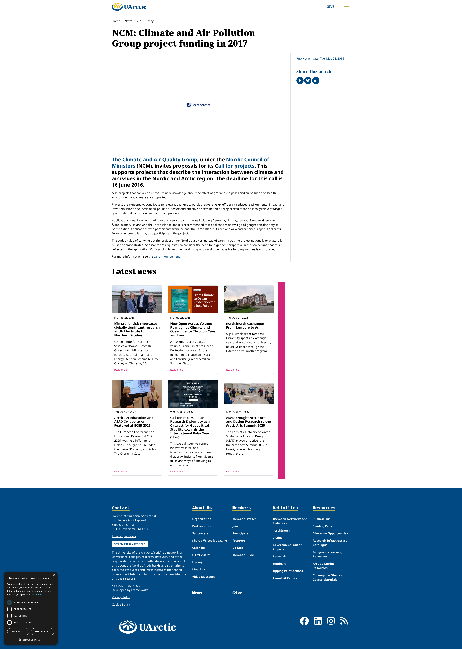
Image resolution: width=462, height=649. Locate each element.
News (128, 21)
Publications (321, 519)
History (197, 562)
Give (330, 6)
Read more (120, 369)
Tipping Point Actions (288, 571)
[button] (30, 639)
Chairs (277, 538)
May (151, 21)
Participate (240, 533)
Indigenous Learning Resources (327, 554)
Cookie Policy (121, 604)
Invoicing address (124, 536)
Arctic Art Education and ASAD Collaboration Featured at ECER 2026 (133, 421)
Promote (238, 541)
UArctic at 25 (201, 555)
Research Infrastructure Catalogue (330, 543)
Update (237, 548)
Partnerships (201, 526)
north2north (281, 530)
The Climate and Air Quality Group (154, 159)
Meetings (199, 569)
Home (116, 21)
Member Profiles (244, 519)
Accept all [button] (18, 631)
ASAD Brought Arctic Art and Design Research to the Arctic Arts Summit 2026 (248, 421)
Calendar (198, 548)
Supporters (200, 533)
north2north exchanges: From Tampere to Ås (245, 325)
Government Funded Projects (287, 547)
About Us (202, 508)
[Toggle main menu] (346, 6)
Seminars (279, 564)
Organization (201, 519)
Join (235, 526)
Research (279, 556)
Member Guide (243, 555)
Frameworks (139, 590)
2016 (140, 21)
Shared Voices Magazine (209, 541)
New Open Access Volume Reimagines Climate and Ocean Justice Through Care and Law (192, 329)
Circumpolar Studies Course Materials (327, 577)
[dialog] (31, 608)
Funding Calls (322, 526)
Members (241, 508)
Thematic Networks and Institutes (290, 521)
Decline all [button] (42, 631)
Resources (324, 508)
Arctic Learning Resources (324, 566)
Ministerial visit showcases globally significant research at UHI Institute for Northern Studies (137, 329)
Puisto (136, 586)
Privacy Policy (121, 597)
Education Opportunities (330, 533)
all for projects (236, 165)
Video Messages (203, 577)
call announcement (167, 256)
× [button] (53, 575)
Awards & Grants (285, 578)
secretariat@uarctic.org (129, 544)
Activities (285, 508)
